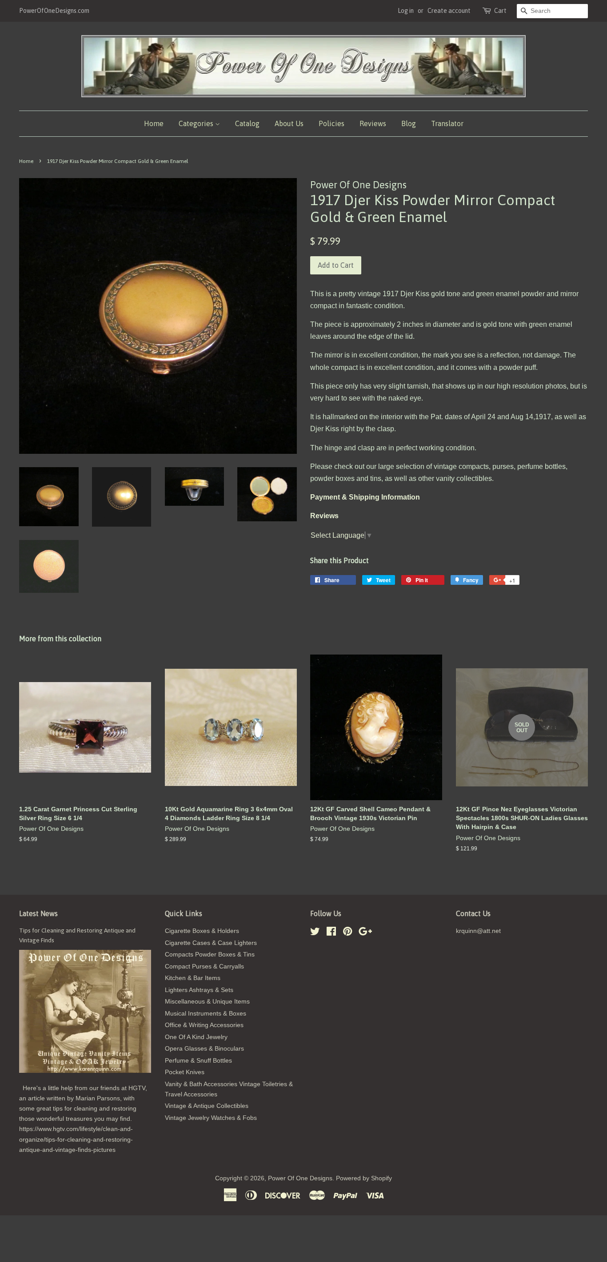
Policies (331, 123)
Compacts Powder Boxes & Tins (210, 954)
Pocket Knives (184, 1072)
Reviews (372, 123)
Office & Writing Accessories (204, 1025)
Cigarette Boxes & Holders (202, 931)
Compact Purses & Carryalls (204, 966)
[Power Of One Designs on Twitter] (315, 933)
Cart (500, 10)
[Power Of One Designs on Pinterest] (347, 933)
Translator (447, 123)
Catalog (247, 123)
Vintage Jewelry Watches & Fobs (211, 1118)
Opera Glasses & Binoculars (204, 1048)
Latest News (38, 913)
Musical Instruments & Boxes (205, 1013)
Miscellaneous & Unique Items (207, 1001)
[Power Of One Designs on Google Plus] (365, 933)
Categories (197, 123)
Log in (406, 10)
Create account (449, 10)
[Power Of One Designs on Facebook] (331, 933)
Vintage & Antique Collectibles (206, 1106)
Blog (408, 123)
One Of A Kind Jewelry (196, 1037)
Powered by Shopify (364, 1178)
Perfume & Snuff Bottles (198, 1060)
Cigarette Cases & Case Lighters (211, 943)
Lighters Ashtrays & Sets (199, 990)
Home (154, 123)
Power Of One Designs (300, 1178)
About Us (289, 123)
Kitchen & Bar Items (192, 978)
